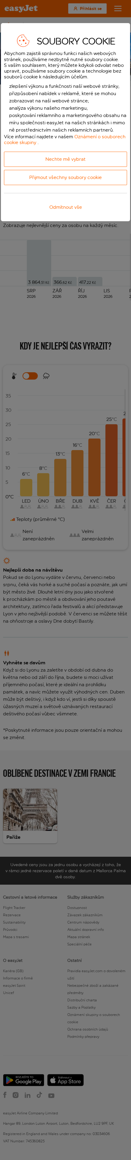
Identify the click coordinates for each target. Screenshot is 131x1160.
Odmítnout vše (65, 207)
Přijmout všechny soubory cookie (65, 177)
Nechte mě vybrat (65, 159)
